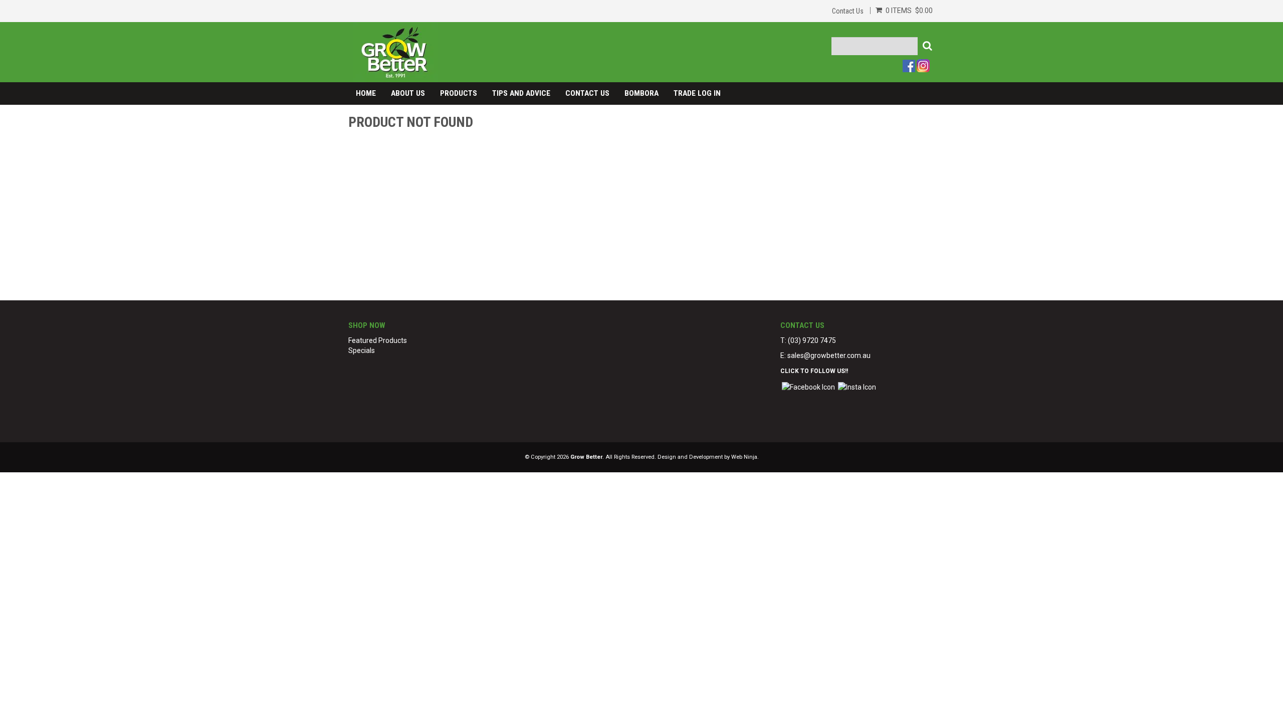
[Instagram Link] (857, 386)
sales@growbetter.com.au (829, 355)
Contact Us (848, 11)
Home (366, 93)
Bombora (641, 93)
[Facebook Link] (808, 386)
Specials (361, 350)
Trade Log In (697, 93)
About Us (408, 93)
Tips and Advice (521, 93)
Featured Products (377, 340)
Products (458, 93)
